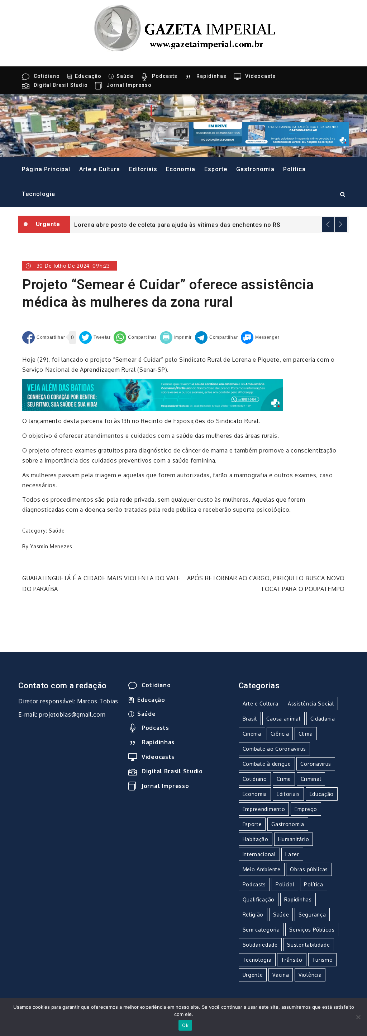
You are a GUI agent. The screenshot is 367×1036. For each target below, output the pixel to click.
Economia (180, 169)
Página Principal (46, 169)
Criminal (311, 779)
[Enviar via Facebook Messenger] (260, 337)
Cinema (252, 734)
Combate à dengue (267, 764)
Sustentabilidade (308, 945)
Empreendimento (264, 809)
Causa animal (283, 719)
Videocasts (260, 76)
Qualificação (259, 899)
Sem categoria (261, 930)
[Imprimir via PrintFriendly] (176, 337)
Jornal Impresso (129, 85)
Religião (253, 914)
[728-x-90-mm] (152, 394)
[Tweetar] (95, 337)
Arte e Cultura (99, 169)
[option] (209, 224)
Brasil (250, 719)
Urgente (253, 975)
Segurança (312, 914)
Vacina (280, 975)
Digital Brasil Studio (61, 85)
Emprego (306, 809)
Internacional (259, 854)
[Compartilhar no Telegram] (216, 337)
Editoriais (143, 169)
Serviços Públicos (311, 930)
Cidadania (322, 719)
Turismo (322, 960)
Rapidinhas (211, 76)
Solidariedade (260, 945)
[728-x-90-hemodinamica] (250, 133)
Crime (284, 779)
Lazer (292, 854)
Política (294, 169)
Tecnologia (38, 194)
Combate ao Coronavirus (274, 749)
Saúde (124, 76)
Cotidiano (47, 76)
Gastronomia (255, 169)
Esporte (215, 169)
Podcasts (164, 76)
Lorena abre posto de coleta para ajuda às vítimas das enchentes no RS (177, 224)
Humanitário (293, 839)
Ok (185, 1025)
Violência (310, 975)
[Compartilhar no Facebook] (43, 337)
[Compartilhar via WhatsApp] (135, 337)
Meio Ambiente (262, 869)
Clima (306, 734)
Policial (285, 884)
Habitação (255, 839)
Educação (88, 76)
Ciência (280, 734)
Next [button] (341, 224)
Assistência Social (311, 703)
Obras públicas (309, 869)
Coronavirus (315, 764)
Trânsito (291, 960)
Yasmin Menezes (51, 546)
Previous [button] (328, 224)
